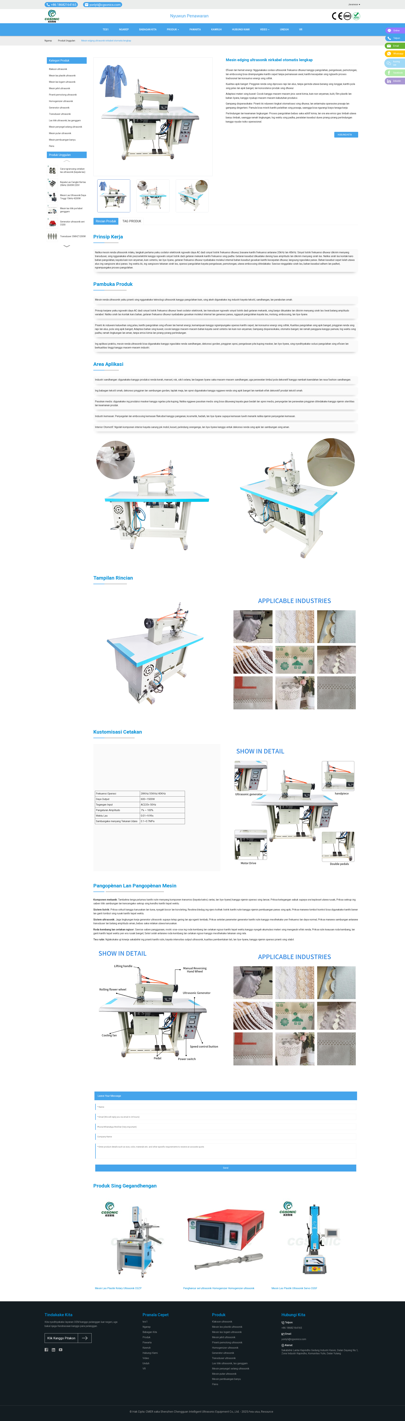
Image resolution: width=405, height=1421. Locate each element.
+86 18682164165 (291, 1327)
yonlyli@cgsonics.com (293, 1339)
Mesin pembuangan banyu (62, 139)
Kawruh (147, 1347)
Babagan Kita (150, 1332)
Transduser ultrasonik (60, 114)
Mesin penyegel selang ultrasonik (65, 127)
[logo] (52, 16)
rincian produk (106, 221)
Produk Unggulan (66, 40)
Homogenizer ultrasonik (61, 101)
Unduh (146, 1363)
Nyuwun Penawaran (189, 15)
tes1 (145, 1321)
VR (144, 1368)
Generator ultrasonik (59, 107)
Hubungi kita (345, 134)
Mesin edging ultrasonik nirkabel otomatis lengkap (106, 40)
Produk (146, 1337)
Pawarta (147, 1342)
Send (225, 1168)
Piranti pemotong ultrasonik (63, 94)
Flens (51, 146)
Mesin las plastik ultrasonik (62, 75)
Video (146, 1358)
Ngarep (48, 40)
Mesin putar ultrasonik (60, 133)
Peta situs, (254, 1411)
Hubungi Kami (150, 1352)
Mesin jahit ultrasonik (59, 88)
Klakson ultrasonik (58, 69)
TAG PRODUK (131, 221)
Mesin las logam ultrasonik (62, 82)
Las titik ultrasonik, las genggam (65, 120)
